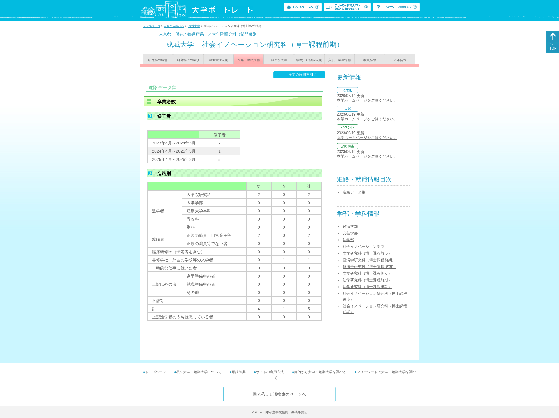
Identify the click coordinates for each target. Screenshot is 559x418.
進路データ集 (354, 192)
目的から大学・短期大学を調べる (320, 372)
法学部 (348, 240)
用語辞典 (239, 372)
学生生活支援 (218, 60)
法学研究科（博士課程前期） (367, 280)
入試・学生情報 (339, 60)
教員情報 (369, 60)
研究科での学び (188, 60)
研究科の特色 (157, 60)
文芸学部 (350, 233)
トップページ (151, 26)
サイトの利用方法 (270, 372)
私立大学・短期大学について (199, 372)
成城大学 (194, 26)
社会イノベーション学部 (363, 246)
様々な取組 (279, 60)
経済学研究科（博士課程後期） (369, 266)
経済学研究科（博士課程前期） (369, 260)
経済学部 (350, 226)
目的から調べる (174, 26)
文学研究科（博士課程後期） (367, 273)
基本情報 (400, 60)
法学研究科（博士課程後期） (367, 287)
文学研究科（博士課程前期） (367, 253)
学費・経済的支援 (309, 60)
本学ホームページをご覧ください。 (367, 100)
